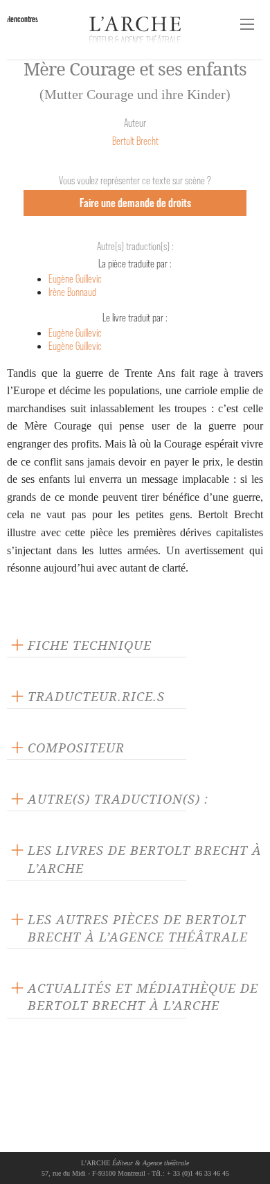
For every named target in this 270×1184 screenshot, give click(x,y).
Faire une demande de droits (135, 202)
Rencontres (22, 19)
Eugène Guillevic (75, 279)
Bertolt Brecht (135, 141)
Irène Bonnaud (72, 292)
